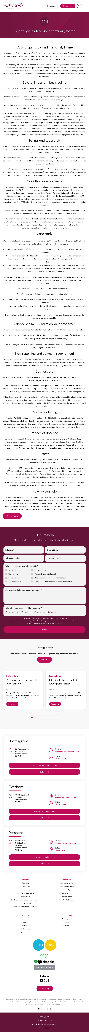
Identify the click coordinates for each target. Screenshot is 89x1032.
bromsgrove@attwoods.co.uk (67, 751)
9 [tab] (54, 717)
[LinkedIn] (41, 980)
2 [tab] (35, 717)
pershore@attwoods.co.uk (65, 843)
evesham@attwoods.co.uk (65, 797)
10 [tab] (57, 717)
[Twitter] (45, 980)
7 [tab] (48, 717)
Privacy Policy (56, 623)
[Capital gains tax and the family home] (13, 6)
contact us (39, 506)
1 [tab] (32, 717)
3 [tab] (37, 717)
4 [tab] (40, 717)
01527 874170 (60, 759)
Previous (42, 667)
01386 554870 (60, 850)
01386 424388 (60, 804)
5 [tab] (43, 717)
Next (46, 667)
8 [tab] (51, 717)
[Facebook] (48, 980)
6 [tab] (46, 717)
